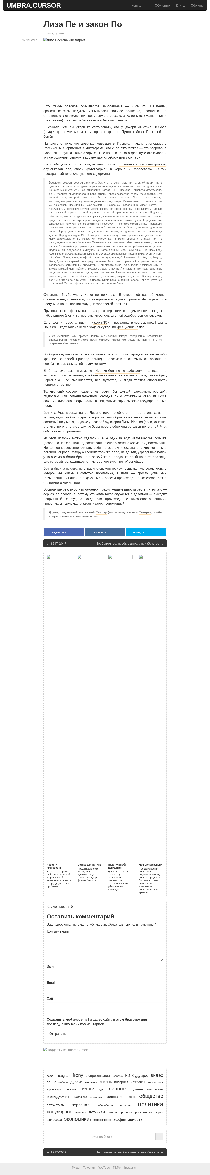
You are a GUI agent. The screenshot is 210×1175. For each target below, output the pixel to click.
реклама (113, 1112)
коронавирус (54, 1089)
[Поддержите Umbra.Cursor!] (105, 1054)
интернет (121, 1081)
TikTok (117, 1167)
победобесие (105, 1105)
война (51, 1081)
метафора (80, 1097)
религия (126, 1112)
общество (151, 1095)
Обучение (162, 5)
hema (50, 1076)
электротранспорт (101, 1120)
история (137, 1081)
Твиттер (101, 512)
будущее (140, 1075)
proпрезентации (98, 1075)
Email (51, 982)
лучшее (136, 1088)
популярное (59, 1111)
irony (50, 33)
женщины (90, 1082)
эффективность (128, 1119)
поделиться (58, 532)
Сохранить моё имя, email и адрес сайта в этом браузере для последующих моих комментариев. (97, 1021)
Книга (180, 5)
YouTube (104, 1167)
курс (101, 1089)
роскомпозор (144, 1112)
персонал (80, 1104)
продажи (80, 1112)
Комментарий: (58, 931)
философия (55, 1119)
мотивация (115, 1096)
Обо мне (197, 5)
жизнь (106, 1081)
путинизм (97, 1111)
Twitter (76, 1167)
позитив (125, 1105)
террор (159, 1112)
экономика (76, 1118)
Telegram (89, 1167)
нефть (131, 1096)
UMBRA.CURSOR (33, 5)
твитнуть (138, 532)
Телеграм (145, 512)
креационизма (127, 327)
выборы (63, 1082)
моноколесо (96, 1096)
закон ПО (100, 322)
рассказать (98, 532)
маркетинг (155, 1089)
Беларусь (117, 1076)
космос (72, 1089)
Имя (50, 966)
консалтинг (155, 1082)
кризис (88, 1088)
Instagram (130, 1167)
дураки (59, 33)
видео (157, 1075)
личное (117, 1088)
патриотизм (55, 1104)
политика (150, 1103)
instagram (63, 1075)
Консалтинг (140, 5)
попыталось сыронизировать (142, 164)
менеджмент (59, 1096)
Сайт (51, 998)
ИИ (127, 1075)
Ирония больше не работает (117, 370)
